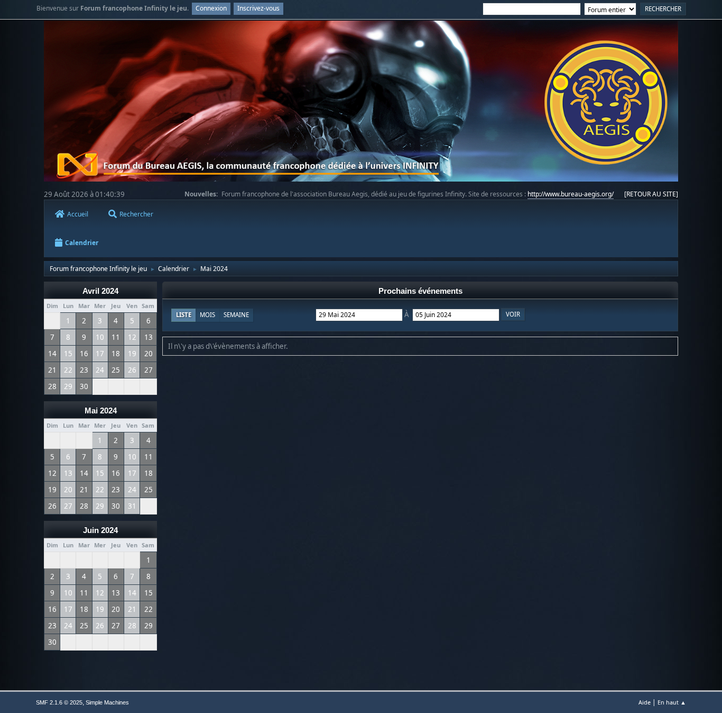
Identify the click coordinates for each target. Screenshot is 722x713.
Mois (207, 315)
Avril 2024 (100, 291)
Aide (644, 702)
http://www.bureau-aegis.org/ (570, 193)
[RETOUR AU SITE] (651, 193)
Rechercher (136, 214)
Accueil (77, 214)
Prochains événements (420, 291)
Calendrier (81, 242)
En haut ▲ (672, 702)
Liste (183, 315)
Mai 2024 (101, 411)
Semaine (236, 315)
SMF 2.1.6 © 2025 (59, 702)
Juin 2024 (100, 530)
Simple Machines (107, 702)
